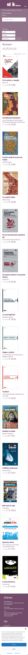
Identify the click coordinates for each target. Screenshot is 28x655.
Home (3, 10)
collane (9, 35)
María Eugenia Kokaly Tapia (9, 122)
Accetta (14, 644)
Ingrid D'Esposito (6, 162)
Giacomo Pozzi (19, 355)
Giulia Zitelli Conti (15, 239)
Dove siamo (7, 625)
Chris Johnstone (6, 545)
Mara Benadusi (11, 394)
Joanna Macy (15, 545)
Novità (14, 48)
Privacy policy (18, 653)
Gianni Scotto (10, 546)
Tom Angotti (5, 508)
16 (17, 53)
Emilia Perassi (21, 122)
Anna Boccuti (10, 120)
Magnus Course (6, 200)
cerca (18, 38)
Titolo (3, 48)
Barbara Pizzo (11, 355)
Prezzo (10, 48)
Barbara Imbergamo (7, 433)
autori (9, 32)
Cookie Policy (9, 653)
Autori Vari (5, 83)
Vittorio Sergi (5, 584)
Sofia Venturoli (18, 120)
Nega (14, 649)
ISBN (7, 48)
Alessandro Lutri (20, 394)
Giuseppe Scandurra (7, 356)
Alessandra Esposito (7, 317)
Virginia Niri (5, 279)
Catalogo (8, 10)
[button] (25, 629)
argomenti (9, 38)
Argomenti (13, 10)
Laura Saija (5, 396)
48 (20, 53)
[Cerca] (3, 25)
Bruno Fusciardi (6, 239)
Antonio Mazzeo (6, 470)
